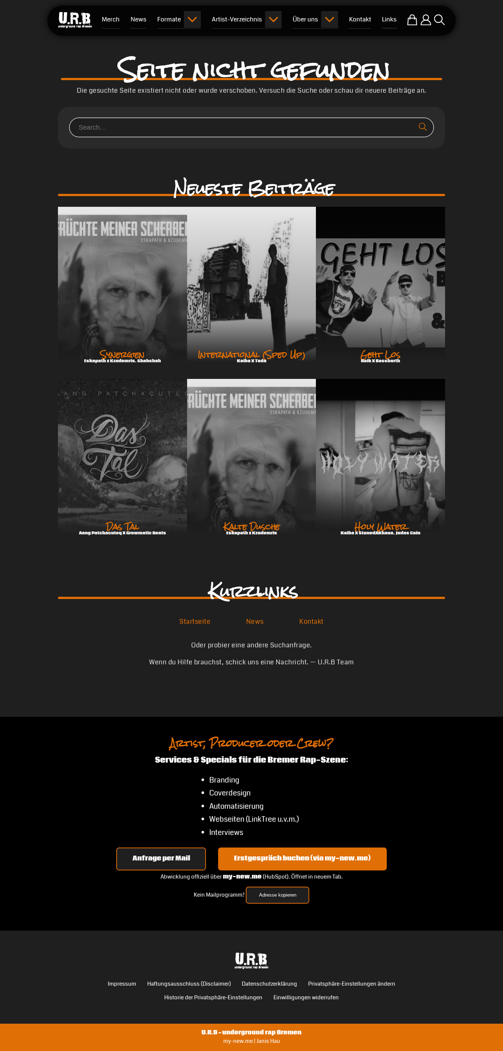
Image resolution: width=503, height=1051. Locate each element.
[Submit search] (424, 127)
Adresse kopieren (277, 895)
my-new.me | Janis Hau (251, 1041)
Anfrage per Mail (161, 858)
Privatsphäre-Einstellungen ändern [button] (351, 984)
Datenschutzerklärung (269, 984)
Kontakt (311, 621)
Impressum (122, 984)
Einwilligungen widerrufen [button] (306, 998)
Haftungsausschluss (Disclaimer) (189, 984)
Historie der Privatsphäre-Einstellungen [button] (213, 998)
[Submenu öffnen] (192, 19)
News (255, 621)
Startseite (194, 621)
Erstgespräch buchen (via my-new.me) (302, 858)
